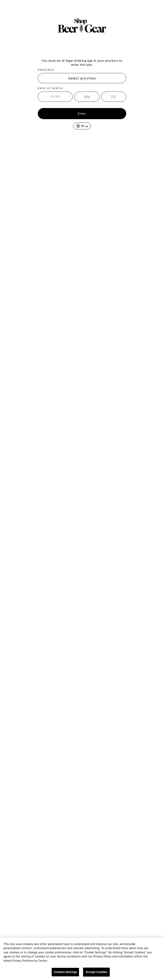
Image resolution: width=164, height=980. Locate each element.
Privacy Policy (60, 960)
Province (46, 70)
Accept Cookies (96, 972)
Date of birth (50, 88)
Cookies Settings (65, 972)
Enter (82, 113)
